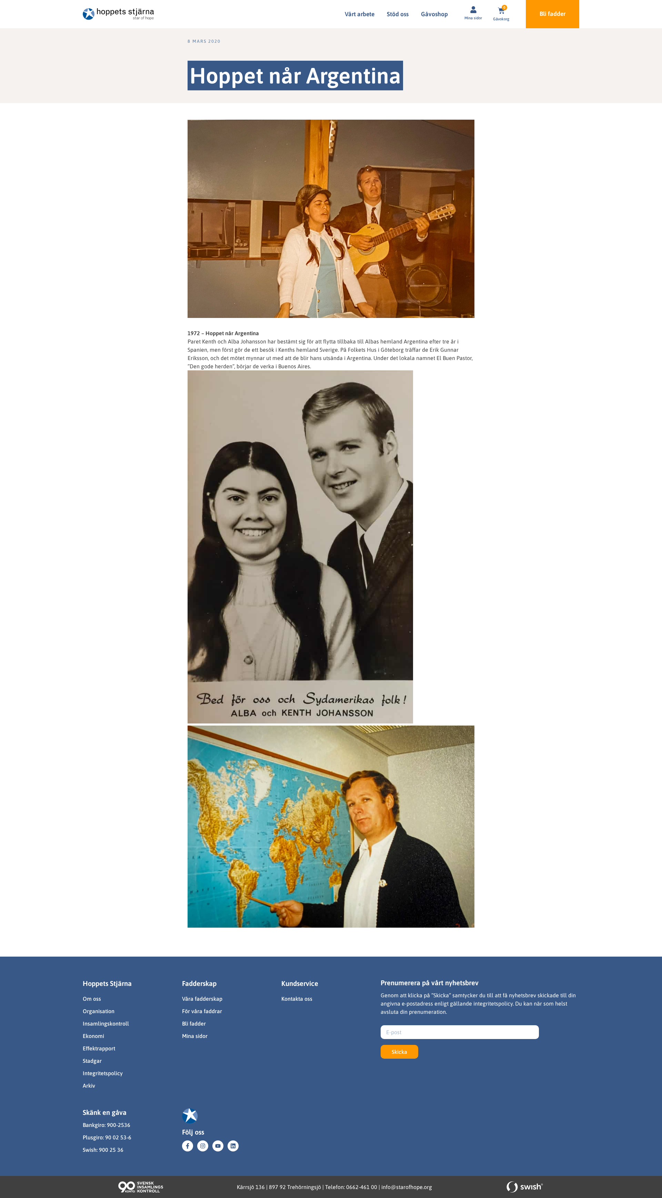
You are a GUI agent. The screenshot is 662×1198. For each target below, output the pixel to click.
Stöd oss (398, 14)
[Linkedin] (233, 1145)
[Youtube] (217, 1145)
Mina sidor (473, 18)
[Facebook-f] (187, 1145)
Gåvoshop (434, 14)
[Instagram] (202, 1145)
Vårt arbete (359, 14)
